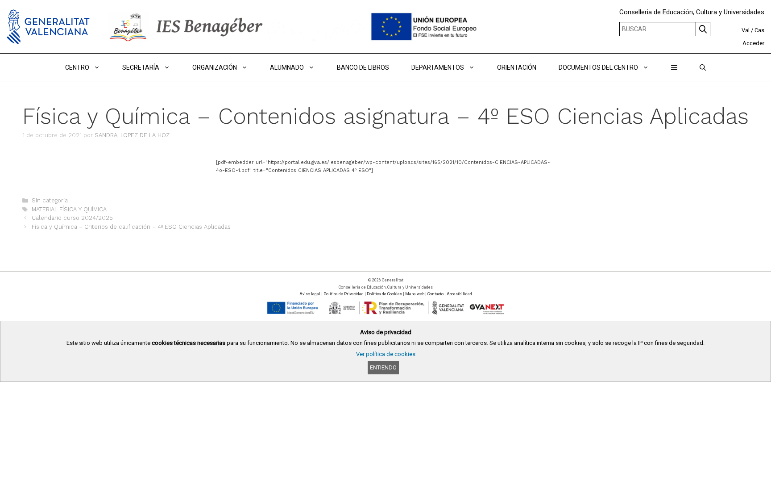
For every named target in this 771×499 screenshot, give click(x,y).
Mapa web (414, 294)
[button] (674, 67)
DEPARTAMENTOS (437, 67)
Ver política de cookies (385, 354)
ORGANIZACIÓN (214, 67)
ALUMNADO (287, 67)
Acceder (753, 43)
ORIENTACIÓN (516, 67)
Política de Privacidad (343, 294)
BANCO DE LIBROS (363, 67)
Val (746, 30)
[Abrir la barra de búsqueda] (702, 67)
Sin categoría (50, 200)
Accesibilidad (459, 294)
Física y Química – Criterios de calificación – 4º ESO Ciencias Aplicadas (131, 226)
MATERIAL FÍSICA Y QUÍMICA (69, 209)
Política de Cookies (384, 294)
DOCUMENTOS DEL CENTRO (598, 67)
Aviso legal (309, 294)
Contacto (435, 294)
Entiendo (383, 367)
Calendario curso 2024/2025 (72, 217)
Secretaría (140, 67)
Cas (759, 30)
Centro (77, 67)
